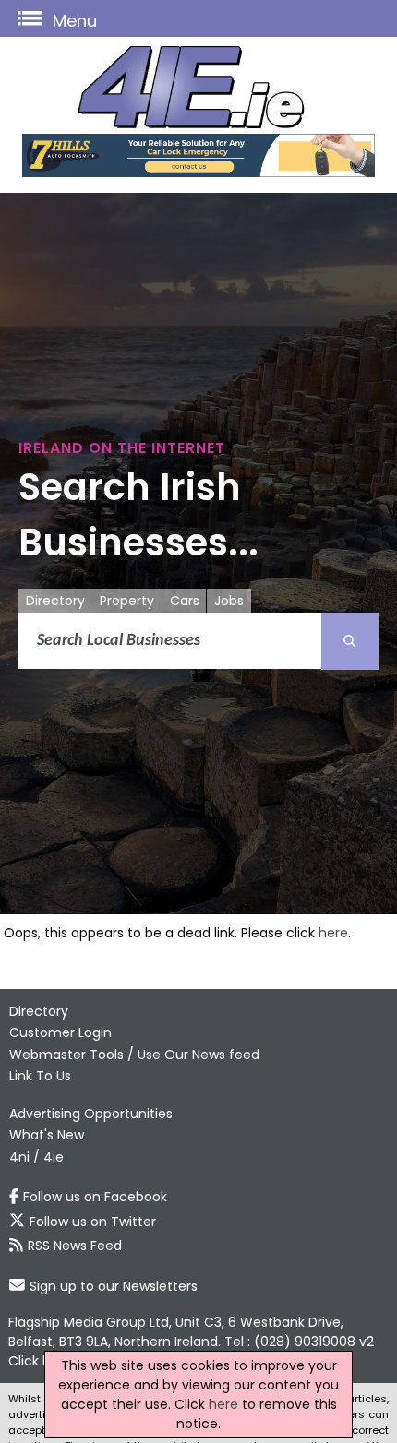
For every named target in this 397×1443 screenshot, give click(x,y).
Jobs (229, 600)
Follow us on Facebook (95, 1196)
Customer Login (60, 1032)
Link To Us (40, 1076)
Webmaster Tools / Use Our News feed (134, 1054)
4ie (53, 1157)
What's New (46, 1135)
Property (127, 600)
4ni (19, 1157)
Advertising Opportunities (91, 1113)
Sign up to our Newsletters (114, 1286)
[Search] (350, 641)
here (333, 933)
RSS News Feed (75, 1245)
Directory (55, 600)
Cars (184, 600)
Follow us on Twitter (93, 1221)
